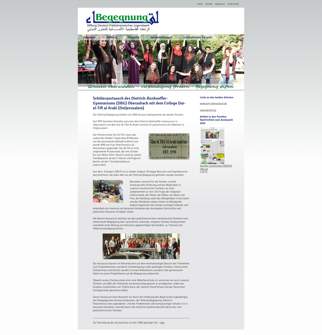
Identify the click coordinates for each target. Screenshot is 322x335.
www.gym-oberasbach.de (213, 103)
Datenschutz (233, 4)
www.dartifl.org (208, 110)
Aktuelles (89, 37)
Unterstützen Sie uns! (197, 37)
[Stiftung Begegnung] (122, 21)
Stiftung (111, 37)
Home (200, 4)
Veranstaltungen (161, 37)
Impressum (220, 4)
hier (162, 322)
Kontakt (208, 4)
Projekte (133, 37)
